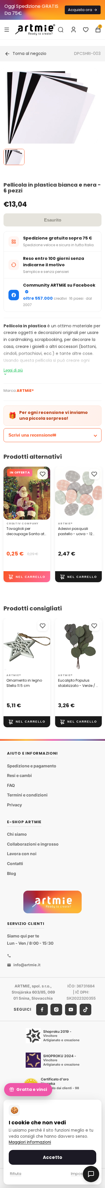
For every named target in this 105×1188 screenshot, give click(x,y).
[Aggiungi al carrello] (27, 576)
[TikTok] (85, 1009)
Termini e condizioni (27, 794)
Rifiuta (15, 1173)
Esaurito (52, 219)
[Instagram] (56, 1009)
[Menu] (6, 29)
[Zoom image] (49, 117)
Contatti (15, 863)
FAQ (11, 785)
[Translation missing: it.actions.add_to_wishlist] (42, 474)
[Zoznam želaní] (86, 29)
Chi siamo (17, 834)
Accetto (52, 1157)
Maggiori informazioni (30, 1142)
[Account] (73, 29)
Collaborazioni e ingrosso (33, 844)
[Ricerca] (60, 29)
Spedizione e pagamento (31, 765)
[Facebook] (42, 1009)
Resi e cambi (19, 775)
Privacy (14, 804)
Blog (11, 873)
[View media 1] (14, 157)
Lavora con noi (21, 853)
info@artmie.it (27, 964)
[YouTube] (71, 1009)
